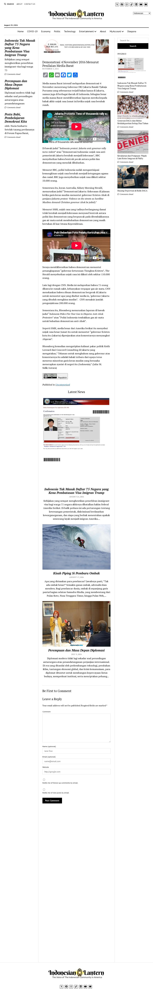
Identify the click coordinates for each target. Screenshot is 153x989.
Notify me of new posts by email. (55, 793)
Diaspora (131, 31)
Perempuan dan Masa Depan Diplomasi (16, 84)
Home (20, 31)
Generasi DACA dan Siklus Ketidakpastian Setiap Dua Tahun (132, 122)
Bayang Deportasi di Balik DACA (132, 190)
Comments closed (13, 74)
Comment (46, 711)
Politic (57, 31)
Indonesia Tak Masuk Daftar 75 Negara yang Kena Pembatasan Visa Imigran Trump (20, 48)
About (20, 4)
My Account (115, 31)
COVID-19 (32, 31)
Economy (45, 31)
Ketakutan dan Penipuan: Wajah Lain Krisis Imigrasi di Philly (132, 157)
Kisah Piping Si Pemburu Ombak (76, 573)
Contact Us (29, 4)
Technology (69, 31)
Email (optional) (49, 757)
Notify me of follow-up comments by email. (60, 783)
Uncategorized (62, 384)
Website (45, 767)
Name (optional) (49, 746)
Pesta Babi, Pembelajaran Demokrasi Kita (16, 117)
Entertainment (86, 31)
